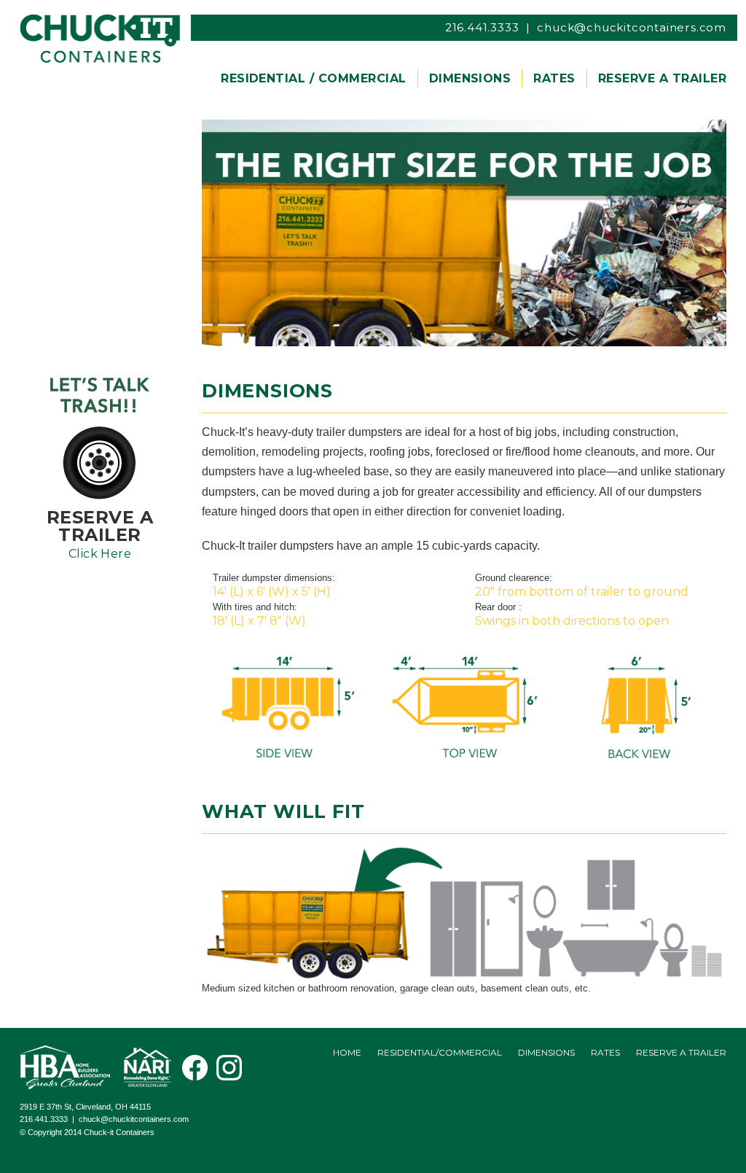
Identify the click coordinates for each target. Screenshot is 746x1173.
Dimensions (546, 1052)
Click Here (100, 554)
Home (347, 1052)
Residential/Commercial (439, 1052)
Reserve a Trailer (681, 1052)
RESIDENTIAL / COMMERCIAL (314, 78)
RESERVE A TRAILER (662, 78)
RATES (554, 78)
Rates (605, 1052)
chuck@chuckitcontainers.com (631, 27)
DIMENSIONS (470, 78)
